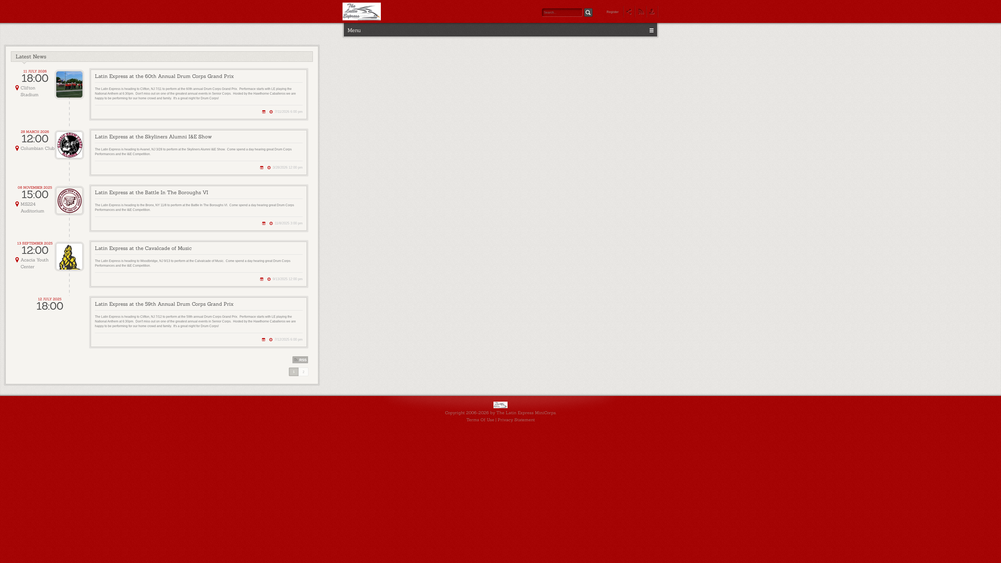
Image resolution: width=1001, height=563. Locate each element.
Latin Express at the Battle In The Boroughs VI (151, 192)
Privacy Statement (516, 419)
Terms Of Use (480, 419)
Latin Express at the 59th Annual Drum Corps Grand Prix (164, 304)
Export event (263, 111)
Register (613, 12)
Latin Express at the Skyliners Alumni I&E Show (153, 136)
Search (588, 12)
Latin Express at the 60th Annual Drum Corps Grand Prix (164, 76)
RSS (303, 360)
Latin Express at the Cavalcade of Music (143, 248)
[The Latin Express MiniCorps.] (362, 11)
